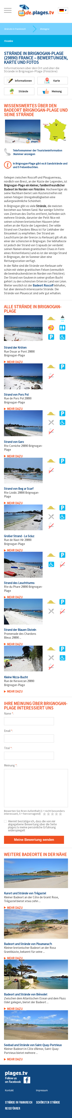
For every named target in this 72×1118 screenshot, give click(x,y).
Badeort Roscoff (43, 285)
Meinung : (10, 765)
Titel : (8, 748)
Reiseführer (12, 1108)
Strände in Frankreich (15, 28)
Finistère (8, 40)
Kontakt (9, 1090)
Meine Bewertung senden (34, 840)
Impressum (42, 1090)
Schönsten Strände (48, 1102)
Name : (9, 713)
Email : (8, 730)
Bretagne (44, 28)
